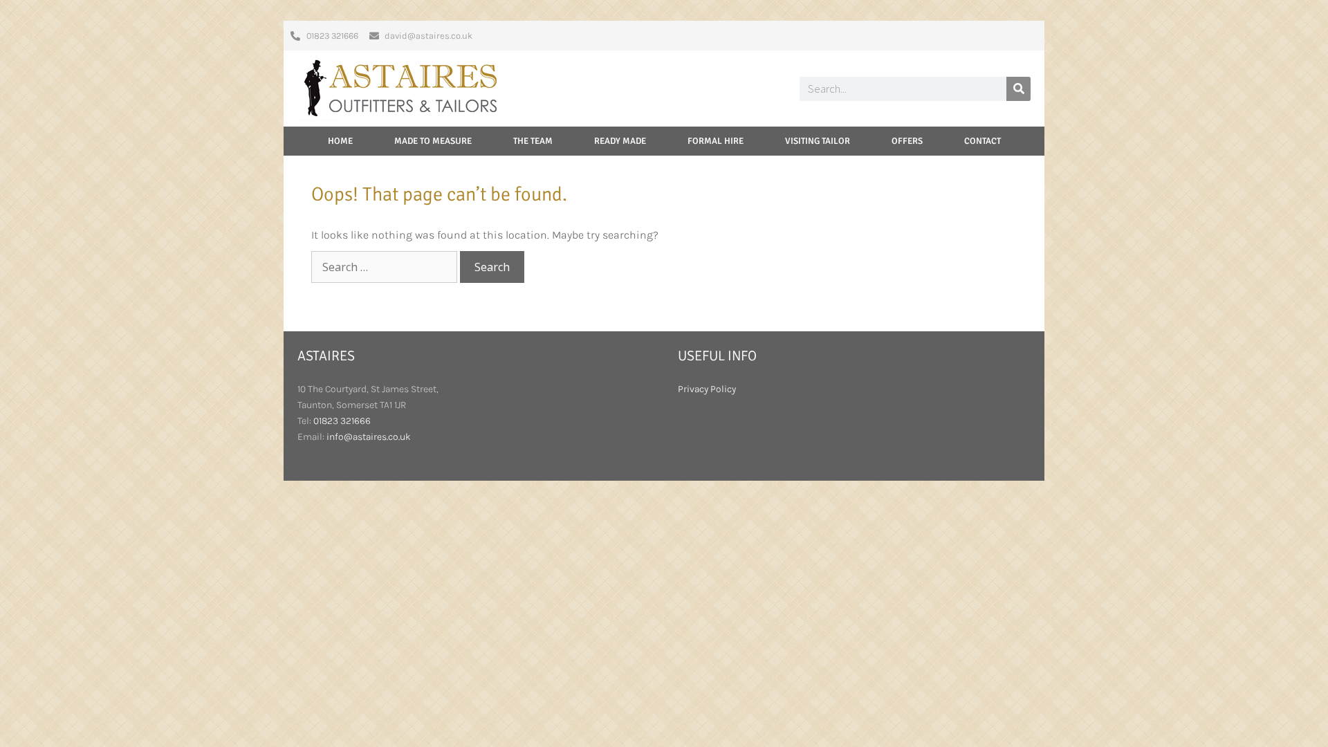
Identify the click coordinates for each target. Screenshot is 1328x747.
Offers (907, 141)
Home (340, 141)
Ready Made (620, 141)
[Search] (1018, 89)
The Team (533, 141)
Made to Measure (433, 141)
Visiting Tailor (817, 141)
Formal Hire (716, 141)
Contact (982, 141)
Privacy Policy (707, 389)
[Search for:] (385, 267)
